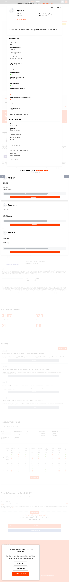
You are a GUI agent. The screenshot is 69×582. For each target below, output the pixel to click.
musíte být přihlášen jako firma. (45, 3)
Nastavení (20, 563)
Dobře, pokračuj (20, 573)
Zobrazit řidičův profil (34, 197)
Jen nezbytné (20, 568)
